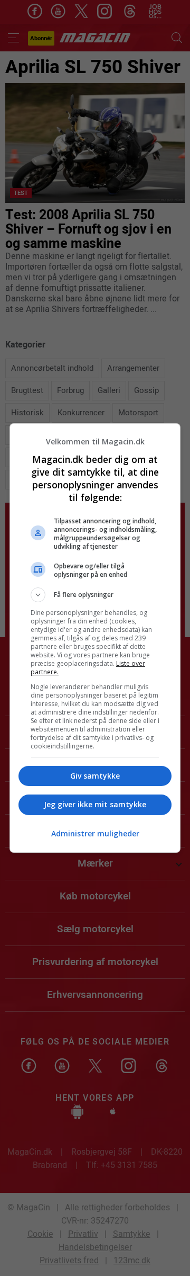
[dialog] (95, 638)
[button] (95, 594)
